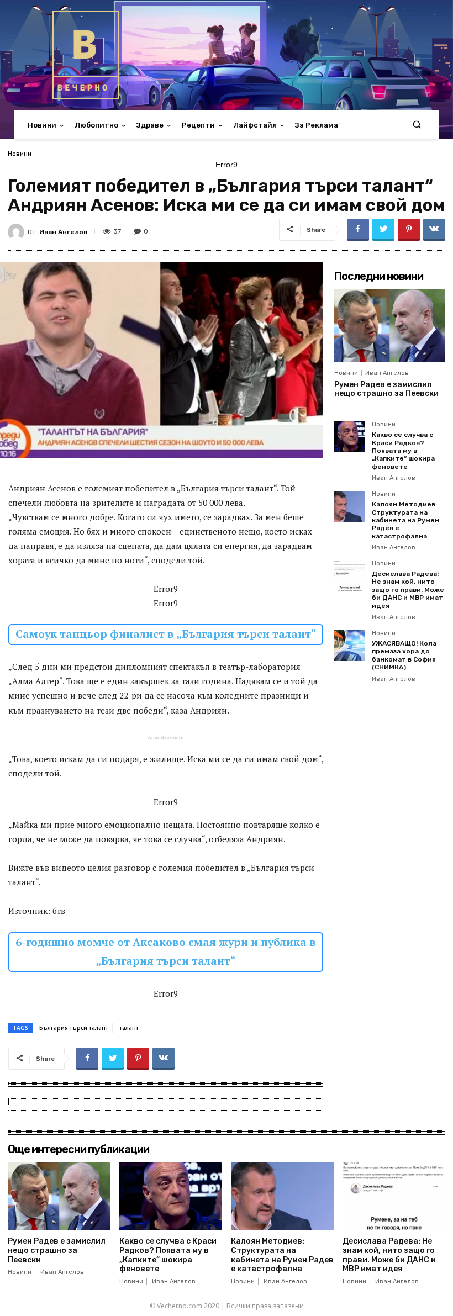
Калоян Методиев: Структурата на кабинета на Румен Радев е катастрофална (405, 520)
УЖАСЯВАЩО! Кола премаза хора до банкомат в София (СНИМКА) (404, 655)
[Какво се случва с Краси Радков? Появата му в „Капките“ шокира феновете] (349, 436)
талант (129, 1028)
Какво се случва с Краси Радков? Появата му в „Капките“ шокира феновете (403, 451)
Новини (19, 153)
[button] (417, 125)
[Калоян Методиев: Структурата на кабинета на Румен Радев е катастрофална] (349, 506)
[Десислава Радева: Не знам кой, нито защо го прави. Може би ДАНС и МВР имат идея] (349, 576)
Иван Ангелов (63, 232)
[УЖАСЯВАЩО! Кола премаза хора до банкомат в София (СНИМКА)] (349, 645)
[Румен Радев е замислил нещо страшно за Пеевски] (389, 325)
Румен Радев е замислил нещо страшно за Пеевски (386, 389)
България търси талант (73, 1028)
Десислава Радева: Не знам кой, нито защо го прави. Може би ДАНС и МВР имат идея (408, 590)
